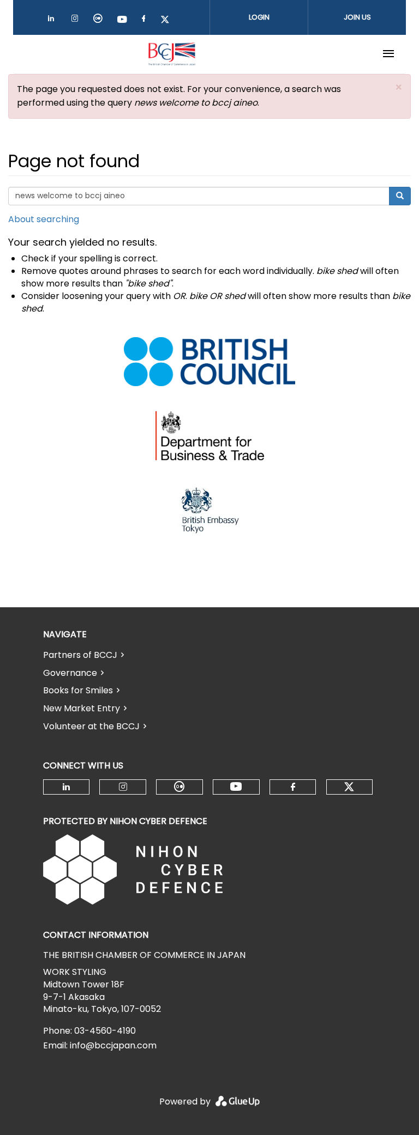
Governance (70, 673)
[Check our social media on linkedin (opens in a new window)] (54, 20)
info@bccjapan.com (113, 1045)
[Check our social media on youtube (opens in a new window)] (123, 20)
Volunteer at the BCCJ (91, 726)
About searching (43, 219)
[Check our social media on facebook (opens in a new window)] (145, 20)
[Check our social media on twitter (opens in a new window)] (168, 20)
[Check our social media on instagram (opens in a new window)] (77, 20)
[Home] (171, 54)
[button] (399, 87)
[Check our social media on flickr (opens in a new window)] (100, 20)
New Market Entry (81, 708)
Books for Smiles (78, 690)
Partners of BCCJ (80, 655)
